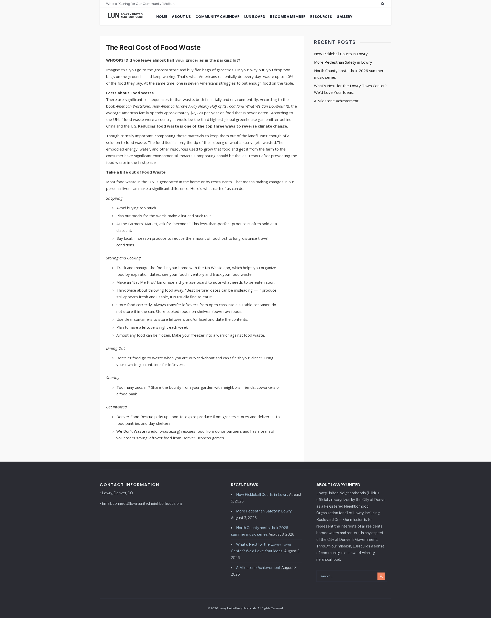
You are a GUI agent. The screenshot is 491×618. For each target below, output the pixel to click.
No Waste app (217, 267)
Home (161, 16)
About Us (181, 16)
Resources (321, 16)
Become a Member (288, 16)
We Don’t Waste (130, 431)
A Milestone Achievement (336, 100)
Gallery (344, 16)
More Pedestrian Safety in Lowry (343, 62)
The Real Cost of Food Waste (153, 47)
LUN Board (254, 16)
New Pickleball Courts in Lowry (341, 53)
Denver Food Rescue (134, 416)
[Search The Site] (383, 3)
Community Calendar (217, 16)
